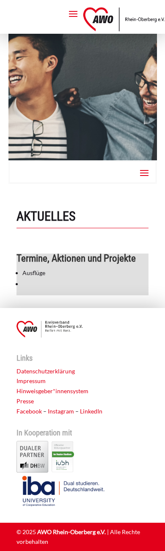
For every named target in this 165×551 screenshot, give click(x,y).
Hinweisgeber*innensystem (52, 390)
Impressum (31, 380)
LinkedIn (91, 411)
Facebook (29, 411)
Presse (25, 401)
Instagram (61, 411)
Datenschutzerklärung (45, 371)
